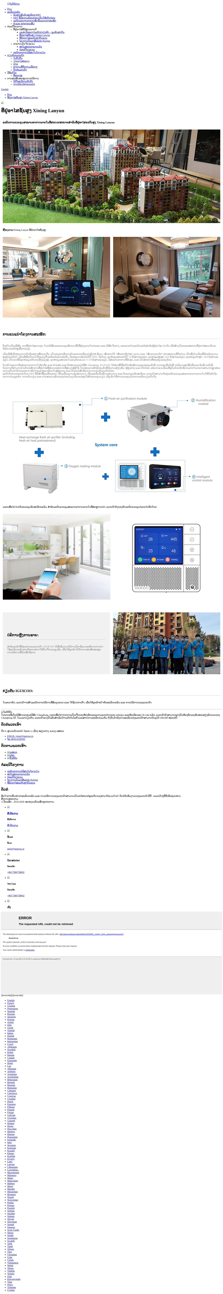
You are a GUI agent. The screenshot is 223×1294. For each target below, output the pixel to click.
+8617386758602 (15, 872)
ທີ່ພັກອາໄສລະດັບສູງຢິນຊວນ (33, 38)
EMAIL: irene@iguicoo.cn (20, 736)
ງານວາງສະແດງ (21, 61)
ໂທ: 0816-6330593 (16, 739)
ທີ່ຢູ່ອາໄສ (17, 75)
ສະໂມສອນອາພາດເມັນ (30, 46)
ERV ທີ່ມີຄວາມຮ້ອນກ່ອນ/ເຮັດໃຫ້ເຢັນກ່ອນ (34, 18)
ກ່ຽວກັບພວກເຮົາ (15, 55)
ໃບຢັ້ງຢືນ (17, 58)
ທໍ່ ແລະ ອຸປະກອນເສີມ (23, 23)
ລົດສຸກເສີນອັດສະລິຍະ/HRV (27, 15)
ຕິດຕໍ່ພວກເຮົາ (20, 69)
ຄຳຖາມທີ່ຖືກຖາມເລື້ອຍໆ (25, 67)
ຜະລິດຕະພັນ (13, 12)
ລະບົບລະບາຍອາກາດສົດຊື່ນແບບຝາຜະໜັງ (34, 20)
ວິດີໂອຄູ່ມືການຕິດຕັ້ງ (23, 81)
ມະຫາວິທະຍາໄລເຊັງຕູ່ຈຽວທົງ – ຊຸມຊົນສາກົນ (41, 32)
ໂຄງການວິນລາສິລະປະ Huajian (34, 41)
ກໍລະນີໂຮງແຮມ (27, 49)
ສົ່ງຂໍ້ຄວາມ (12, 825)
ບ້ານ (9, 9)
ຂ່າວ (15, 64)
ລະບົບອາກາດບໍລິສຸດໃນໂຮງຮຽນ (29, 52)
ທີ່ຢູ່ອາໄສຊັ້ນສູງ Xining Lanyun (34, 35)
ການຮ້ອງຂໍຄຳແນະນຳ (24, 84)
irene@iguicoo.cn (15, 849)
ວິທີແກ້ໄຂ (12, 72)
